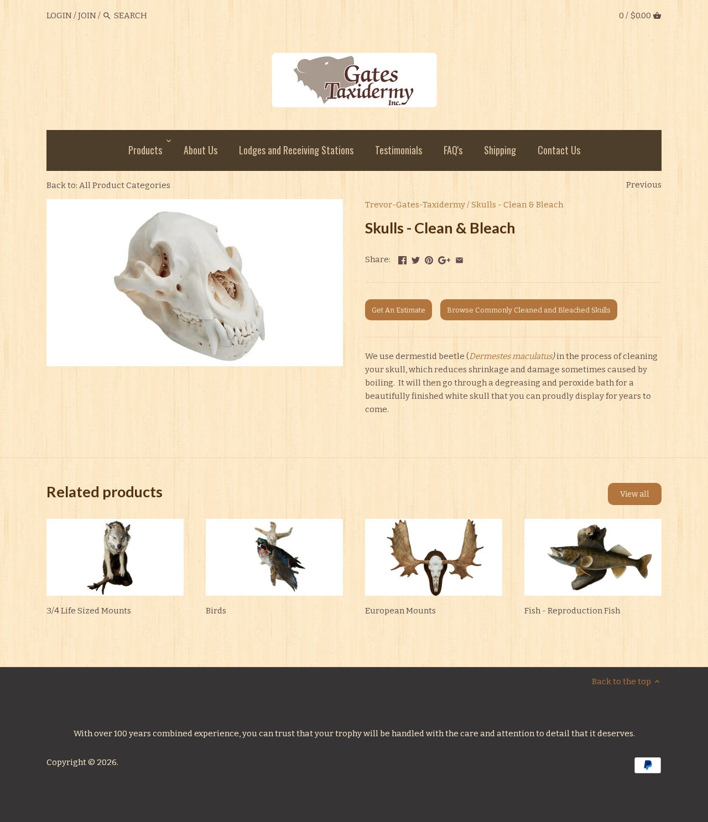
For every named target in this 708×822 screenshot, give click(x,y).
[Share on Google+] (444, 258)
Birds (216, 611)
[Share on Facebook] (402, 258)
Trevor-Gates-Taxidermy (415, 205)
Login (59, 15)
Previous (644, 185)
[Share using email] (459, 258)
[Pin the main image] (429, 258)
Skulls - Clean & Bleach (517, 205)
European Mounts (400, 611)
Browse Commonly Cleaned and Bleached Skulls (529, 310)
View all (634, 494)
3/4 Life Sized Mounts (88, 611)
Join (87, 15)
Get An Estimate (398, 310)
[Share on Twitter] (416, 258)
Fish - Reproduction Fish (572, 611)
